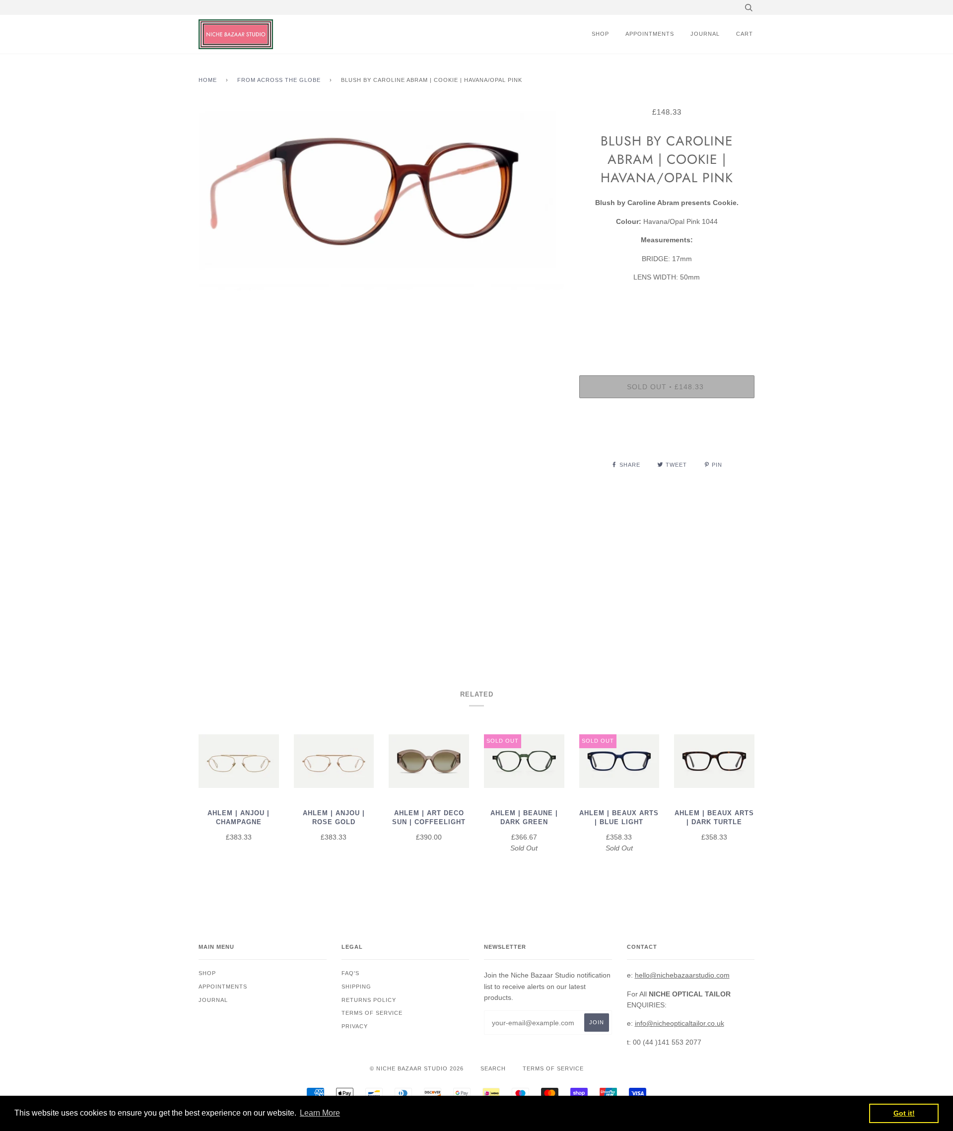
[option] (381, 375)
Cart (744, 34)
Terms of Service (553, 1068)
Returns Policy (368, 1000)
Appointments (649, 34)
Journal (705, 34)
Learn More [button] (320, 1113)
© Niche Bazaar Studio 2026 (417, 1068)
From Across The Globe (279, 80)
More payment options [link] (666, 440)
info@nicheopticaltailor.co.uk (679, 1023)
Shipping (356, 987)
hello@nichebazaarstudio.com (682, 975)
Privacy (354, 1026)
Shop (600, 34)
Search (493, 1068)
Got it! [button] (904, 1113)
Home (208, 80)
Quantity (666, 335)
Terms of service (372, 1013)
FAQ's (350, 973)
